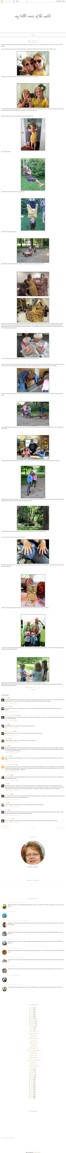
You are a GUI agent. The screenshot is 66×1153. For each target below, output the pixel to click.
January (32, 1076)
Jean (6, 802)
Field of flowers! (33, 1035)
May (33, 1069)
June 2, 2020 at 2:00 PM (11, 752)
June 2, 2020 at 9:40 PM (11, 790)
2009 (32, 1094)
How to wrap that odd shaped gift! (19, 920)
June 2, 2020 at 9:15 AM (11, 727)
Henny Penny (8, 794)
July (33, 1028)
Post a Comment (5, 825)
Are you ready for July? (34, 1033)
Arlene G (7, 738)
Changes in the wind (9, 731)
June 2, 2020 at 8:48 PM (11, 771)
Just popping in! (12, 966)
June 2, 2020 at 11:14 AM (12, 742)
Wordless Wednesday (14, 975)
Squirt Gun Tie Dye (13, 930)
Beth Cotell (7, 756)
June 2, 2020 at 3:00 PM (11, 761)
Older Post (5, 828)
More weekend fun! (33, 1042)
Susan (6, 697)
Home (33, 35)
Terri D (6, 745)
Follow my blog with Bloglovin (7, 1138)
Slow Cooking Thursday (15, 957)
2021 (32, 1016)
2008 (32, 1096)
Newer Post (61, 828)
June (33, 1030)
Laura (6, 810)
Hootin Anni (7, 706)
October (32, 1023)
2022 (32, 1014)
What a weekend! (33, 1043)
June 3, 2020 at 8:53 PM (11, 799)
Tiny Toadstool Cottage (10, 764)
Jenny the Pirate (8, 818)
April (33, 1070)
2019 (32, 1077)
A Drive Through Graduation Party (33, 1060)
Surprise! (34, 1040)
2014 (32, 1086)
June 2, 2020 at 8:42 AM (11, 720)
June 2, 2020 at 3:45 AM (11, 711)
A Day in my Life (33, 1064)
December (32, 1019)
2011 (32, 1091)
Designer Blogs (37, 1152)
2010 (32, 1093)
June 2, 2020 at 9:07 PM (11, 780)
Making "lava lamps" (33, 1059)
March (33, 1072)
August (32, 1026)
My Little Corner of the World (33, 16)
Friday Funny (12, 911)
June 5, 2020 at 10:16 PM (12, 806)
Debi (6, 783)
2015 (32, 1084)
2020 (32, 1018)
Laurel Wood (8, 775)
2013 (32, 1087)
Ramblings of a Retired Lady (11, 715)
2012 (32, 1089)
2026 (32, 1008)
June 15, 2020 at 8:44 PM (12, 822)
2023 (32, 1013)
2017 (32, 1081)
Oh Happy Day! (33, 1067)
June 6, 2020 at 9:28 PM (11, 815)
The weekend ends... (33, 1036)
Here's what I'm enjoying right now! (33, 1050)
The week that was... (33, 1052)
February (33, 1074)
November (32, 1021)
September (32, 1025)
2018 (32, 1079)
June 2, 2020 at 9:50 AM (11, 735)
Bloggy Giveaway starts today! (17, 902)
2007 (32, 1098)
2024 (32, 1011)
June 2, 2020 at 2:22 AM (11, 703)
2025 (32, 1009)
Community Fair (12, 939)
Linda (6, 724)
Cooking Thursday (13, 948)
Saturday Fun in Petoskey (33, 1038)
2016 (32, 1082)
